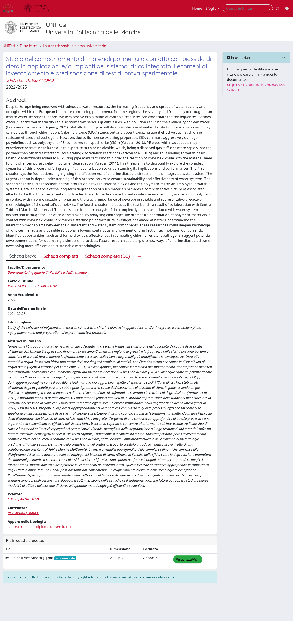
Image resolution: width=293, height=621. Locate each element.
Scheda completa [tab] (61, 256)
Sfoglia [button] (211, 8)
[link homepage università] (37, 8)
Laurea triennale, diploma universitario (74, 45)
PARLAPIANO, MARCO (23, 513)
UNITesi (9, 45)
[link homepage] (10, 8)
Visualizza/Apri (188, 559)
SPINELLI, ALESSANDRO (30, 80)
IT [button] (277, 8)
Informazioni (240, 57)
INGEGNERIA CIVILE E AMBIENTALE (33, 286)
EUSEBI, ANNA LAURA (23, 499)
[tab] (139, 256)
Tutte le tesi (29, 45)
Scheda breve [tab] (22, 256)
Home (197, 8)
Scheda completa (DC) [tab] (107, 256)
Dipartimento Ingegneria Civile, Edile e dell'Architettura (48, 272)
